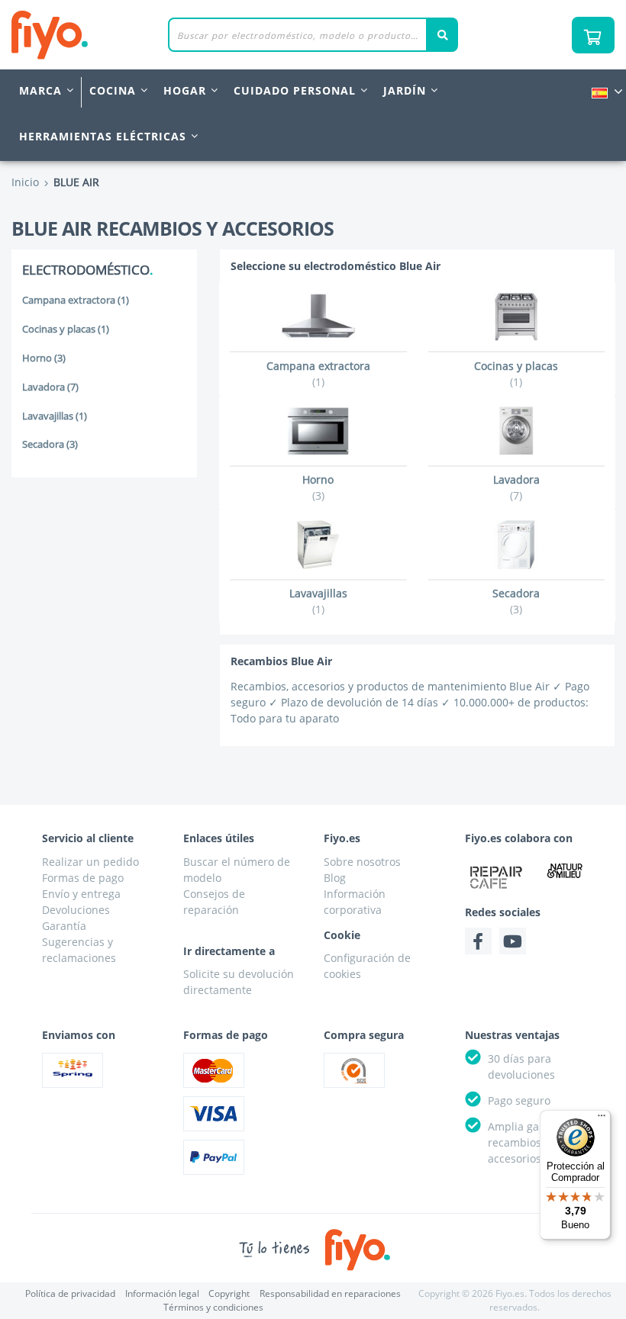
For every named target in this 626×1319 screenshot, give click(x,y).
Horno (44, 358)
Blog (335, 877)
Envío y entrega (81, 893)
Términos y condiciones (213, 1307)
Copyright (229, 1293)
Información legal (162, 1293)
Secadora (50, 444)
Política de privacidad (70, 1293)
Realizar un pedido (90, 861)
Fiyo (112, 35)
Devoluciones (76, 909)
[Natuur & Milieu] (565, 870)
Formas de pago (83, 877)
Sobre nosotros (362, 861)
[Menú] (601, 1119)
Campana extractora (75, 300)
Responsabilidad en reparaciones (330, 1293)
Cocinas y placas (65, 329)
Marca (40, 90)
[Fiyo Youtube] (512, 941)
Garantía (64, 925)
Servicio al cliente (88, 838)
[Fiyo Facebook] (478, 941)
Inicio (25, 182)
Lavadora (50, 387)
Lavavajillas (54, 416)
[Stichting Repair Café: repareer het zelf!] (496, 877)
